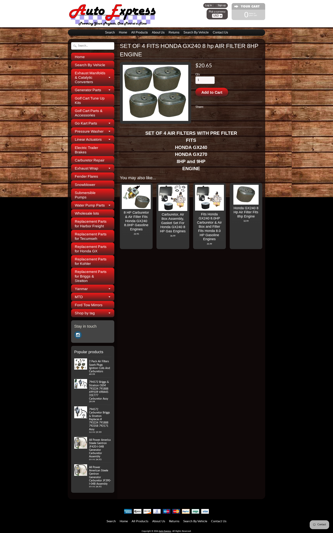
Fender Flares (86, 176)
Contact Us (220, 32)
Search (110, 32)
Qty (197, 74)
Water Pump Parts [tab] (90, 205)
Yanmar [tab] (81, 289)
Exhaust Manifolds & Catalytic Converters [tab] (90, 77)
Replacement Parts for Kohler (91, 261)
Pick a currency (217, 12)
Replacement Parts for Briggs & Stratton (91, 276)
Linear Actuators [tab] (88, 139)
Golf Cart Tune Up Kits (90, 100)
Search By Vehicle (196, 32)
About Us (158, 32)
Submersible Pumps (85, 195)
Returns (174, 32)
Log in (208, 5)
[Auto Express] (112, 23)
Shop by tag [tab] (85, 313)
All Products (139, 32)
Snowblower (85, 185)
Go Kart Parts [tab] (86, 123)
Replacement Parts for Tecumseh (91, 236)
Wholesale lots (87, 213)
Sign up (222, 5)
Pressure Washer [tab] (89, 131)
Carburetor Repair (89, 160)
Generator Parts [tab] (88, 90)
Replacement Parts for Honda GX (91, 249)
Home (123, 32)
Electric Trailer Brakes (86, 150)
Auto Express (165, 531)
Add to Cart (211, 92)
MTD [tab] (79, 297)
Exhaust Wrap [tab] (86, 168)
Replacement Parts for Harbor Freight (91, 223)
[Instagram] (78, 335)
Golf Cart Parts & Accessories (89, 113)
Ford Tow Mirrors (89, 305)
